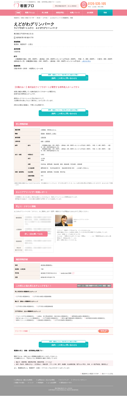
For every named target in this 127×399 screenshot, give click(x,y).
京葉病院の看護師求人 (44, 320)
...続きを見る (86, 61)
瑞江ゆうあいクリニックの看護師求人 (28, 318)
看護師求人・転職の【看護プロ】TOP (24, 18)
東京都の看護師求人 (46, 265)
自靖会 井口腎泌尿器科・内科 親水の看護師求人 (53, 316)
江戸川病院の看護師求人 (50, 318)
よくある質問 (52, 382)
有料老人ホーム (51, 130)
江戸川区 (45, 18)
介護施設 (43, 130)
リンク (31, 382)
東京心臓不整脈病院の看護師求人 (72, 318)
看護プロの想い (20, 382)
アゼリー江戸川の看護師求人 (25, 316)
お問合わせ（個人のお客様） (24, 380)
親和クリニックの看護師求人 (25, 320)
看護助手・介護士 (51, 133)
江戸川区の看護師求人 (23, 296)
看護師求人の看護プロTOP (90, 373)
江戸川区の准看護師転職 (45, 306)
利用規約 (40, 382)
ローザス (69, 382)
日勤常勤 (43, 137)
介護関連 (47, 141)
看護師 (43, 133)
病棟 (42, 141)
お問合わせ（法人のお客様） (47, 380)
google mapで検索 (66, 273)
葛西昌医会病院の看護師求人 (81, 316)
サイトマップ (64, 380)
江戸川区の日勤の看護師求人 (25, 306)
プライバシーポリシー (80, 380)
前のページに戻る (107, 373)
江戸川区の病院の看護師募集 (42, 296)
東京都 (38, 18)
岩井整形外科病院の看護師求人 (95, 318)
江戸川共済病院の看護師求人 (64, 320)
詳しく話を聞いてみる (34, 234)
